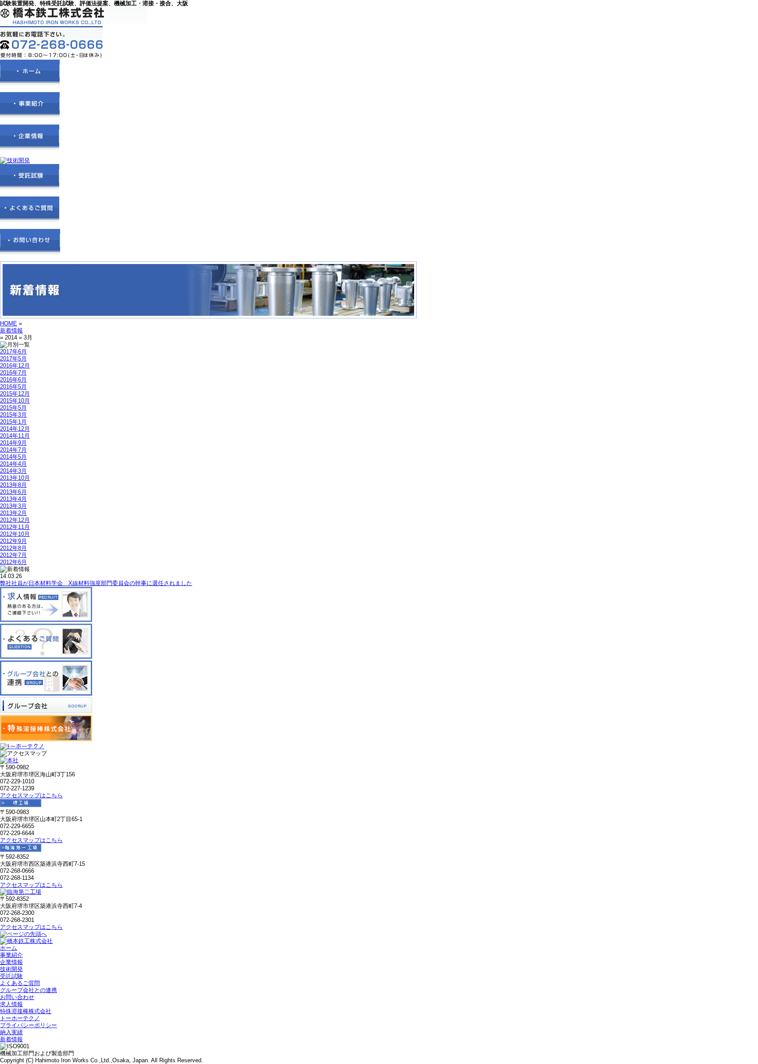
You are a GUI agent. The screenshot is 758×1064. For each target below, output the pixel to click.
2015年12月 (15, 393)
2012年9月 (13, 541)
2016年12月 (15, 365)
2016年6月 (13, 379)
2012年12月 (15, 520)
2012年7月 (13, 555)
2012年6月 (13, 562)
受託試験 (11, 976)
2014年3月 (13, 471)
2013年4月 (13, 499)
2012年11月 (15, 527)
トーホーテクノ (20, 1018)
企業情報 (11, 962)
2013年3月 (13, 506)
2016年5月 (13, 386)
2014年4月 (13, 464)
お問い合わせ (17, 997)
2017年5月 (13, 358)
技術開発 (11, 969)
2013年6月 (13, 492)
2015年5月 (13, 407)
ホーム (8, 948)
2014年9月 (13, 442)
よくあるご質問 (20, 983)
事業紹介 (11, 955)
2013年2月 (13, 513)
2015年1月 (13, 421)
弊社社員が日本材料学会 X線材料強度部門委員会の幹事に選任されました (96, 583)
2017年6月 (13, 351)
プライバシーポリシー (28, 1025)
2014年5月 (13, 456)
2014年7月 (13, 449)
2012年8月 (13, 548)
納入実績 (11, 1032)
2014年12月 (15, 428)
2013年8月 (13, 485)
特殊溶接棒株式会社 (25, 1011)
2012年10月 (15, 534)
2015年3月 (13, 414)
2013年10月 (15, 478)
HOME (8, 323)
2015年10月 (15, 400)
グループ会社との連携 (28, 990)
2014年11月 (15, 435)
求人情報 (11, 1004)
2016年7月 (13, 372)
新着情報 (11, 330)
